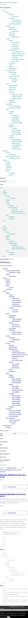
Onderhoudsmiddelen (14, 76)
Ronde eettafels (15, 117)
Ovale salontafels (16, 399)
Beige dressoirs (15, 324)
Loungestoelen (15, 48)
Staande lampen (13, 29)
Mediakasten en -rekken (14, 158)
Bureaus (11, 124)
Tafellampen (12, 33)
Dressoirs (11, 91)
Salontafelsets (15, 147)
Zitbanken (11, 14)
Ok (8, 617)
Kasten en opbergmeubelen (13, 156)
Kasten (7, 83)
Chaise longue (15, 298)
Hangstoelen (15, 44)
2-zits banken (15, 309)
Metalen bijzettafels (16, 134)
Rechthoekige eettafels (17, 122)
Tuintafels (11, 135)
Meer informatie (12, 486)
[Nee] (10, 617)
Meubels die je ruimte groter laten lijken (12, 601)
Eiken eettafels (15, 119)
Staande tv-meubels (17, 96)
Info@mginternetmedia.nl (15, 532)
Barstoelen (11, 66)
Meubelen (5, 150)
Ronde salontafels (16, 139)
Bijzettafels (11, 126)
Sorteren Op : (3, 467)
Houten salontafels (16, 148)
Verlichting (8, 165)
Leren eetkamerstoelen (17, 51)
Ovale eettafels (15, 115)
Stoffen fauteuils (16, 367)
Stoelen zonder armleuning (18, 53)
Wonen (4, 10)
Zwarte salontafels (16, 145)
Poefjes (10, 369)
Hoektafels (14, 128)
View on (2, 462)
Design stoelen (15, 61)
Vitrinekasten (12, 102)
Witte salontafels (16, 143)
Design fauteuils (16, 42)
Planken (8, 152)
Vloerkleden (9, 104)
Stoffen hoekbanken (17, 21)
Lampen (8, 25)
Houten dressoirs (16, 326)
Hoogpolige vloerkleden (15, 107)
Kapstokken (15, 79)
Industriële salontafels (17, 141)
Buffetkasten (12, 100)
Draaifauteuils (15, 46)
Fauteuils (11, 40)
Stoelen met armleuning (18, 55)
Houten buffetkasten (17, 319)
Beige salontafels (16, 395)
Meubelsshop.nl (13, 606)
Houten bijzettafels (16, 130)
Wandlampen (12, 27)
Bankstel (8, 162)
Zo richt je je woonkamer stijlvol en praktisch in (14, 596)
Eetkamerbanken (13, 68)
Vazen (13, 423)
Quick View (2, 471)
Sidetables (11, 111)
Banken (7, 12)
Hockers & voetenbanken (15, 23)
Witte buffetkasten (16, 321)
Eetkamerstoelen (13, 49)
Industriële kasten (13, 85)
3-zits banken (15, 16)
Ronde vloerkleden (13, 416)
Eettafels (11, 113)
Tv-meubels (12, 92)
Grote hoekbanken (16, 20)
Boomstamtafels (16, 120)
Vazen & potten (12, 421)
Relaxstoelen (12, 63)
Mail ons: (6, 532)
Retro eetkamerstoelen (17, 360)
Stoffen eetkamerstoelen (18, 59)
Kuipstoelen (15, 57)
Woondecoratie (13, 78)
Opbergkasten (12, 87)
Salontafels (11, 137)
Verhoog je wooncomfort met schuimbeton (13, 588)
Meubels (5, 160)
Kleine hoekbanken (16, 302)
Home (4, 190)
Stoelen (8, 38)
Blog (4, 220)
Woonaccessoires (10, 70)
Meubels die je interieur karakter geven (12, 600)
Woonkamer (9, 167)
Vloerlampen (15, 31)
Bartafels (11, 375)
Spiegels (14, 74)
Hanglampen (12, 35)
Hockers (11, 294)
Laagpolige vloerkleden (14, 106)
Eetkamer (8, 169)
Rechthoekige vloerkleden (15, 414)
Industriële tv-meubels (17, 94)
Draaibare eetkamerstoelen (18, 352)
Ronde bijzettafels (16, 132)
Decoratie (14, 81)
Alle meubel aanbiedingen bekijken (8, 2)
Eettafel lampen (15, 36)
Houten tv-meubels (16, 98)
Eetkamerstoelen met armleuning (20, 354)
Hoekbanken (12, 18)
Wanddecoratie (12, 72)
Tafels (7, 109)
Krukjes (10, 64)
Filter (2, 435)
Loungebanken (15, 304)
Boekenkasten (12, 89)
